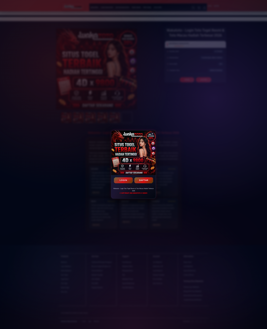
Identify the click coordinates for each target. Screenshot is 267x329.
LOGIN (123, 180)
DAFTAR (143, 180)
